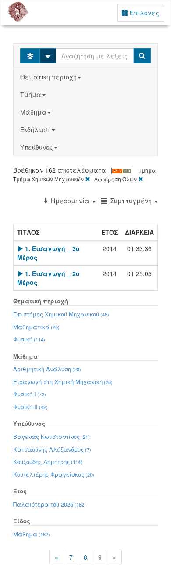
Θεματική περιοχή (48, 76)
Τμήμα (30, 94)
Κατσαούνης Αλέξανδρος (52, 449)
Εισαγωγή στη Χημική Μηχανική (63, 381)
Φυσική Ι (29, 394)
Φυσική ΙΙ (30, 406)
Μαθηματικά (36, 327)
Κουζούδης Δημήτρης (47, 461)
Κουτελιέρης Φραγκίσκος (53, 474)
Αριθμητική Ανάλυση (47, 369)
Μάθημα (33, 112)
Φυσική (29, 339)
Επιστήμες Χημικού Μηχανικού (61, 314)
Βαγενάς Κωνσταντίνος (51, 436)
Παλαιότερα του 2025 (49, 504)
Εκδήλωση (35, 129)
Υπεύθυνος (36, 147)
